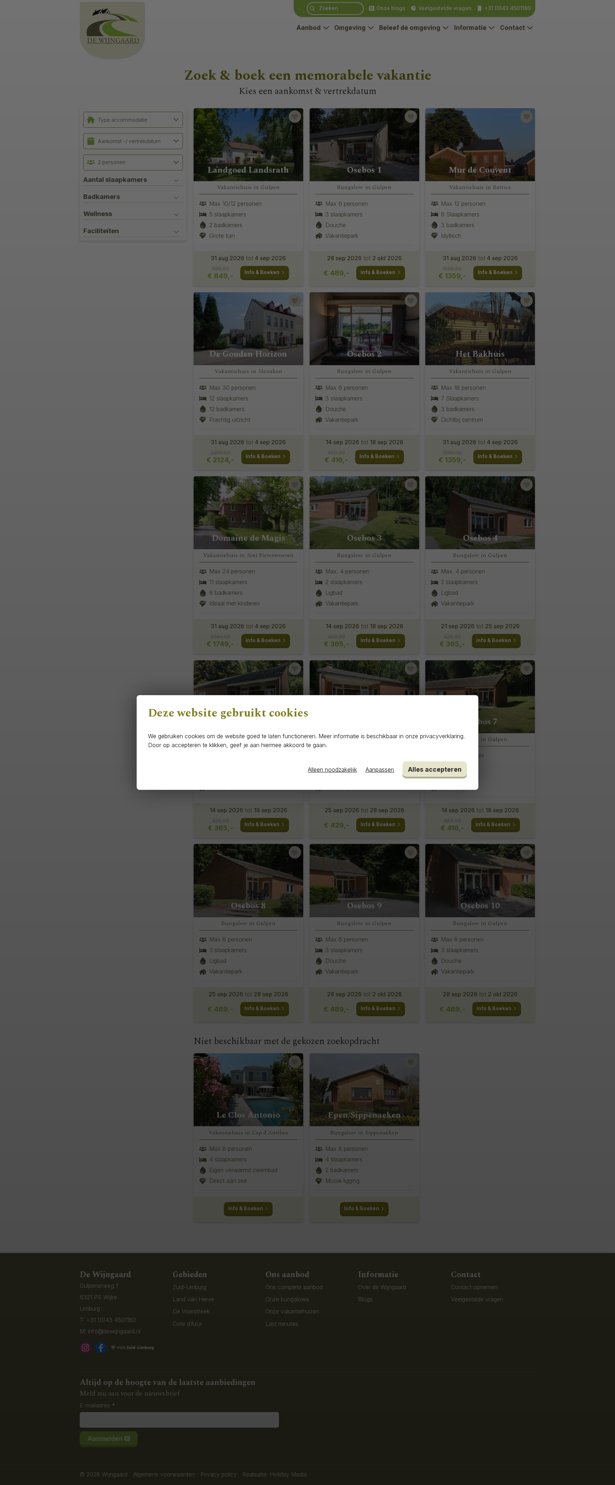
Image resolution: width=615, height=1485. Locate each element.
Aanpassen (380, 769)
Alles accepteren (435, 769)
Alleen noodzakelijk (332, 769)
